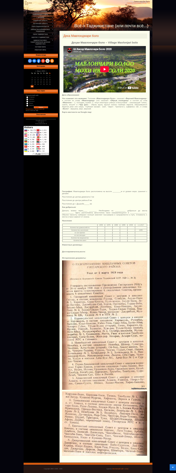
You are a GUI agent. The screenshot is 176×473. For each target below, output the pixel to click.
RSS (148, 3)
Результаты (29, 109)
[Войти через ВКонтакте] (34, 61)
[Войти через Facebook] (39, 61)
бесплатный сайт (118, 469)
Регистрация (137, 3)
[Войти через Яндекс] (43, 61)
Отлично (32, 97)
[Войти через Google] (47, 61)
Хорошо (31, 99)
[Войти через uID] (30, 61)
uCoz (126, 469)
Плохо (31, 103)
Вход (144, 3)
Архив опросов (39, 109)
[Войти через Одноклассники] (52, 61)
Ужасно (31, 105)
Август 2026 (41, 71)
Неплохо (32, 101)
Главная (129, 3)
